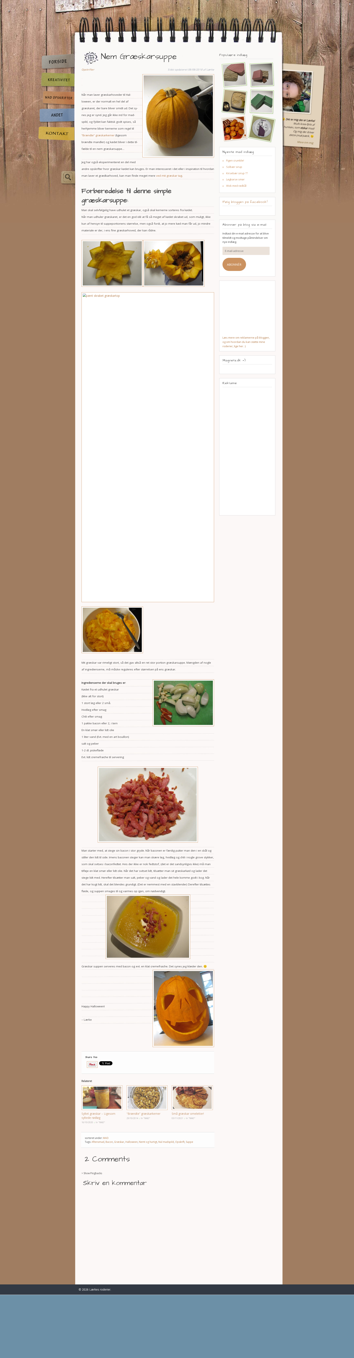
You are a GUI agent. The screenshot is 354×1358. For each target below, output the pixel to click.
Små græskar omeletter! (188, 1114)
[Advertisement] (247, 451)
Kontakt (56, 133)
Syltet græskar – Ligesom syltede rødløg (98, 1116)
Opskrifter (88, 69)
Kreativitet (56, 80)
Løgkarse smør (235, 179)
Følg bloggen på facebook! (245, 202)
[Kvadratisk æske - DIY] (260, 74)
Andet (56, 116)
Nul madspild (166, 1142)
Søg (56, 177)
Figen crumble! (235, 160)
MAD (106, 1138)
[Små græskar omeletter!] (192, 1097)
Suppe (189, 1142)
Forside (56, 62)
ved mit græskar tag (168, 175)
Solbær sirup (234, 167)
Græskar (119, 1142)
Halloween (131, 1142)
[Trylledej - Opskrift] (232, 101)
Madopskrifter (56, 98)
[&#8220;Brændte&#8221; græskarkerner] (147, 1097)
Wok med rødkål (236, 186)
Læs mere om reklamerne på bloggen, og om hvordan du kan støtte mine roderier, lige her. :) (246, 342)
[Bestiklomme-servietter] (260, 128)
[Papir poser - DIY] (232, 74)
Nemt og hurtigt (148, 1142)
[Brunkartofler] (232, 128)
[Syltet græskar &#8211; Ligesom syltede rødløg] (102, 1097)
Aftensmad (98, 1142)
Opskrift (180, 1142)
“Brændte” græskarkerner (98, 135)
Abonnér (234, 264)
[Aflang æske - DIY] (260, 101)
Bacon (109, 1142)
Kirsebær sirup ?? (237, 173)
